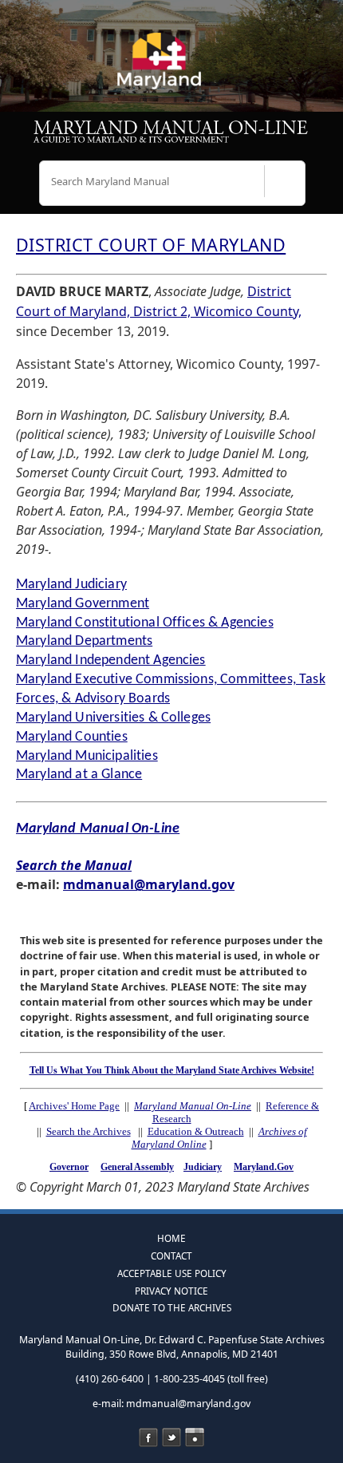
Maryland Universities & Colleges (113, 718)
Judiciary (202, 1166)
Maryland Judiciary (71, 584)
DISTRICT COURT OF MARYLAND (151, 244)
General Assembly (137, 1166)
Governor (69, 1166)
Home (171, 1238)
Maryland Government (82, 603)
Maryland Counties (72, 737)
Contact (171, 1255)
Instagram (194, 1437)
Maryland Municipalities (87, 756)
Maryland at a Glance (79, 774)
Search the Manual (74, 865)
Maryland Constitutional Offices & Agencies (145, 623)
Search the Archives (88, 1131)
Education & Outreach (196, 1131)
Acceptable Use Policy (172, 1273)
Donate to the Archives (171, 1307)
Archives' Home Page (74, 1106)
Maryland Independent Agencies (111, 660)
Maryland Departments (84, 641)
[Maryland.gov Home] (171, 68)
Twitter (171, 1437)
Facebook (148, 1437)
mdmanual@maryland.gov (149, 884)
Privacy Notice (171, 1290)
